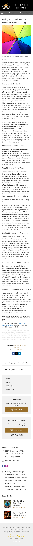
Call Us (11, 13)
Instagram (6, 466)
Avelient (27, 532)
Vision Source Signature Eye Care (16, 536)
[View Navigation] (3, 13)
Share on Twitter (16, 353)
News (8, 382)
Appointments (25, 13)
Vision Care (10, 386)
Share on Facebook (13, 353)
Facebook (3, 466)
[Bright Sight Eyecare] (16, 5)
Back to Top (16, 541)
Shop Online (18, 409)
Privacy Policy (8, 532)
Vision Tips (20, 350)
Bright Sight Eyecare (23, 527)
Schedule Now (17, 430)
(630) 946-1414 (13, 457)
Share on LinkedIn (19, 353)
